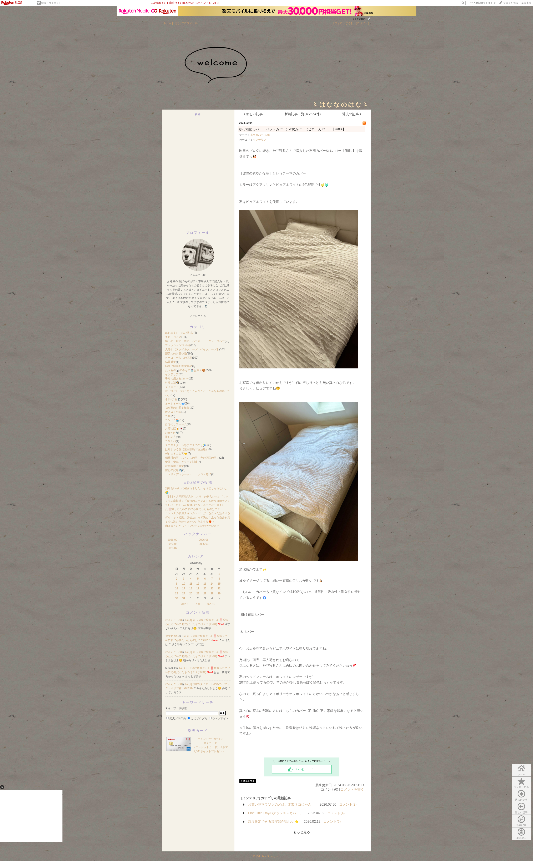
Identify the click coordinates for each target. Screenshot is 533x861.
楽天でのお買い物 (176, 353)
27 (204, 593)
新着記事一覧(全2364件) (302, 114)
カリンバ (170, 441)
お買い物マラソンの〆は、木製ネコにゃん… (281, 804)
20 (204, 588)
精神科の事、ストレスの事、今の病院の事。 (192, 457)
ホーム (167, 23)
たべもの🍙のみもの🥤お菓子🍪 (185, 370)
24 (183, 593)
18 (190, 588)
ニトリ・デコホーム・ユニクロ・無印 (188, 474)
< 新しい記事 (253, 114)
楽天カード (198, 730)
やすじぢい (172, 636)
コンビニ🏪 (172, 420)
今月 (198, 604)
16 (176, 588)
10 (183, 583)
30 (176, 598)
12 (197, 583)
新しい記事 (521, 812)
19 (197, 588)
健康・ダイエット (51, 2)
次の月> (211, 604)
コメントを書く (352, 789)
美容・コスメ (173, 336)
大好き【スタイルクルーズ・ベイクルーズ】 (192, 349)
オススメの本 (173, 411)
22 (219, 588)
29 (219, 593)
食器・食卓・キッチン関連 (181, 461)
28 (211, 593)
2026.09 (172, 539)
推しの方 (170, 436)
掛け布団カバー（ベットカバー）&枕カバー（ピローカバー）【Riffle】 (292, 129)
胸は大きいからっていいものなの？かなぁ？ (192, 525)
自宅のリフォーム (176, 424)
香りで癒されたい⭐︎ (176, 378)
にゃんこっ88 (173, 619)
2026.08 (172, 543)
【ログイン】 (362, 23)
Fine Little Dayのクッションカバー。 (275, 813)
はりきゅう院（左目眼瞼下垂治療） (186, 449)
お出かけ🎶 (172, 432)
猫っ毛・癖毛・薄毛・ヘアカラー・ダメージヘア (195, 341)
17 (183, 588)
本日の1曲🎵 (173, 399)
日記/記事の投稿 (197, 482)
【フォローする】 (343, 23)
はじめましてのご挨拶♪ (179, 332)
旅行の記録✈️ (173, 470)
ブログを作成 (510, 2)
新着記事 (521, 825)
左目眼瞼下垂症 (174, 466)
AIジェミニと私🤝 (176, 453)
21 (211, 588)
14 (211, 583)
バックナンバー (198, 534)
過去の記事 (521, 799)
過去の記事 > (352, 114)
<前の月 (185, 604)
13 (204, 583)
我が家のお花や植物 (177, 407)
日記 (176, 23)
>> (483, 2)
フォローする (521, 787)
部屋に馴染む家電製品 (178, 366)
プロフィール (189, 23)
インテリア (172, 374)
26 (197, 593)
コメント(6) (332, 821)
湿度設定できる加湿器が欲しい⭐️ (273, 821)
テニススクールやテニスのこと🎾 (186, 445)
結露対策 (170, 361)
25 (190, 593)
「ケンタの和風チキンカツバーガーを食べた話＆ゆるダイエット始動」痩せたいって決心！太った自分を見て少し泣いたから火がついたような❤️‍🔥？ (197, 517)
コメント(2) (347, 804)
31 (183, 598)
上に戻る (521, 837)
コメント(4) (336, 813)
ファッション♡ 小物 (177, 345)
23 (176, 593)
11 (190, 583)
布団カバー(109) (260, 134)
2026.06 (203, 539)
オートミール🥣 (175, 403)
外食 (168, 416)
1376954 (359, 18)
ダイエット (172, 386)
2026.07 (172, 548)
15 (219, 583)
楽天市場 (526, 2)
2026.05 (203, 543)
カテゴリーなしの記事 (178, 357)
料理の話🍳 (172, 382)
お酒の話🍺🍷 (174, 428)
